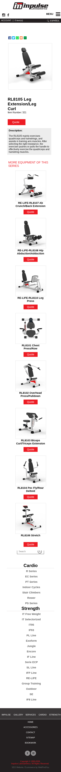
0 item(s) (19, 20)
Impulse (6, 715)
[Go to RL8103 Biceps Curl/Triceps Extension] (30, 423)
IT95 (31, 624)
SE (31, 694)
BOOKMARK (30, 743)
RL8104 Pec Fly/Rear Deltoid (30, 488)
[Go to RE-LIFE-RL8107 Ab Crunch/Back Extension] (30, 186)
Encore (31, 651)
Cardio (31, 565)
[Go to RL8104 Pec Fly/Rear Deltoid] (30, 471)
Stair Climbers (31, 592)
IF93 (31, 630)
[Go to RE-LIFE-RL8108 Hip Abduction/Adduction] (30, 233)
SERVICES (30, 715)
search (48, 21)
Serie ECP (31, 662)
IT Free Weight (31, 614)
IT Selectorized (31, 619)
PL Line (31, 635)
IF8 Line (31, 699)
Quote (15, 122)
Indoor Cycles (31, 587)
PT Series (31, 581)
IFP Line (31, 672)
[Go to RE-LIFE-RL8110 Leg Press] (30, 281)
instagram (3, 15)
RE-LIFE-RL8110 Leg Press (30, 298)
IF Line (31, 656)
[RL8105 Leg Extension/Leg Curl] (30, 66)
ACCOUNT (6, 20)
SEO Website (17, 767)
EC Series (31, 576)
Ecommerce (30, 767)
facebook (8, 15)
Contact (30, 732)
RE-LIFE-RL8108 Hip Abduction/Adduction (30, 251)
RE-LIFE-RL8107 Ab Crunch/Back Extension (30, 203)
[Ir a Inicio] (30, 10)
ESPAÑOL (55, 20)
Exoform (31, 640)
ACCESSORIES (31, 727)
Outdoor (31, 688)
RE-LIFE (31, 678)
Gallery (18, 715)
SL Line (31, 667)
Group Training (31, 683)
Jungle (31, 646)
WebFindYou (43, 767)
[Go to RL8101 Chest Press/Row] (30, 328)
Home (30, 722)
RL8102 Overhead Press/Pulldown (30, 393)
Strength (30, 608)
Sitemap (30, 738)
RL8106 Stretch (30, 535)
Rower (31, 597)
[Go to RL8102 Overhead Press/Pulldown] (30, 376)
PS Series (31, 603)
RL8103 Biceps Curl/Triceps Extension (30, 441)
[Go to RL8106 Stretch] (30, 518)
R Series (31, 571)
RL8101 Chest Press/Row (30, 346)
